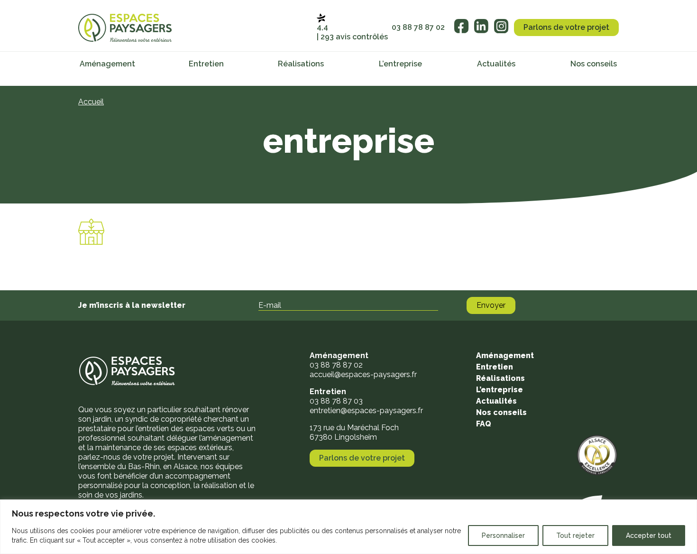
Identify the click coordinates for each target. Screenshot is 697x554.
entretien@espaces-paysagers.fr (366, 410)
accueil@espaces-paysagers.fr (363, 374)
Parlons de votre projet (566, 27)
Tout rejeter (575, 535)
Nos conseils (593, 63)
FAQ (483, 423)
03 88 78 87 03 (336, 401)
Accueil (91, 101)
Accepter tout (648, 535)
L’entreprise (400, 63)
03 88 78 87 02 (418, 27)
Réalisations (301, 63)
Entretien (206, 63)
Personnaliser (503, 535)
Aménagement (107, 63)
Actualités (496, 63)
